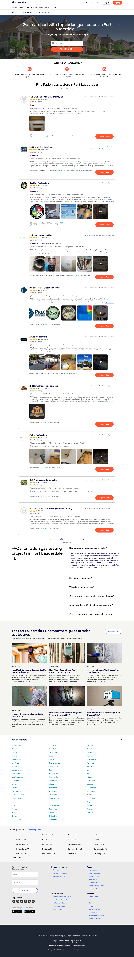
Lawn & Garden (32, 7)
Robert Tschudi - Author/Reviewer (25, 709)
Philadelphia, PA (22, 849)
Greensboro (54, 798)
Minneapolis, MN (48, 844)
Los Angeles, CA (74, 840)
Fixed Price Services (59, 876)
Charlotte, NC (47, 835)
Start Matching (67, 49)
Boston (52, 756)
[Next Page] (83, 539)
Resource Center (95, 876)
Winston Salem (55, 805)
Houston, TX (47, 840)
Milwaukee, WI (22, 844)
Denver (15, 784)
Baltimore (53, 752)
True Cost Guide (94, 873)
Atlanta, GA (20, 835)
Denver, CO (21, 840)
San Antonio (91, 788)
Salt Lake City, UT (75, 849)
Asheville (52, 791)
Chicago (15, 816)
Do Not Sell (68, 941)
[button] (37, 123)
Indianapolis (16, 820)
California (61, 941)
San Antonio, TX (100, 849)
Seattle (89, 805)
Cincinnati (53, 809)
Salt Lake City (92, 791)
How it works (93, 897)
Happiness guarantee (96, 915)
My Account (93, 870)
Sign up (25, 890)
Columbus (53, 816)
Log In (106, 3)
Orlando (15, 805)
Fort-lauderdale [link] (27, 12)
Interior (14, 7)
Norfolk (89, 795)
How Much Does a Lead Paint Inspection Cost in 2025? (62, 671)
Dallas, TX (98, 835)
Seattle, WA (72, 854)
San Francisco (17, 777)
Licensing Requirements (97, 889)
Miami (14, 802)
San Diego (16, 774)
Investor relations (95, 909)
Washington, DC (100, 854)
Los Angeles (16, 763)
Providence (91, 759)
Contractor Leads (58, 906)
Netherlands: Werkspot (80, 936)
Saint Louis (53, 777)
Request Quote (104, 136)
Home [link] (14, 12)
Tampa (14, 809)
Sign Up (117, 3)
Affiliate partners (95, 919)
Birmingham (16, 745)
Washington (16, 791)
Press (91, 906)
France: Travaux (42, 936)
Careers (91, 903)
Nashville (90, 767)
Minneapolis (54, 767)
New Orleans (54, 749)
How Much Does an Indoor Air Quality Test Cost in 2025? (29, 671)
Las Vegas (53, 781)
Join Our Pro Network (59, 900)
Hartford (15, 788)
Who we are (93, 900)
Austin (89, 770)
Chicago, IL (72, 835)
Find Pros (55, 870)
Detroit (52, 759)
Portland (90, 745)
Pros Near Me (93, 882)
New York (53, 788)
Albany (52, 784)
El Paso (89, 777)
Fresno (14, 756)
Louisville (52, 745)
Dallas (89, 774)
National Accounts (58, 909)
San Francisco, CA (49, 854)
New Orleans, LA (75, 844)
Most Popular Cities (18, 830)
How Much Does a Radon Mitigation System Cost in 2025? (65, 713)
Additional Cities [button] (17, 858)
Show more (110, 166)
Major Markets (19, 739)
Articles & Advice (50, 7)
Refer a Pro (93, 879)
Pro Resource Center (59, 903)
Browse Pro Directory (59, 873)
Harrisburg (91, 749)
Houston (90, 784)
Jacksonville (16, 798)
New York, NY (99, 844)
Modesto (15, 767)
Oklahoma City (55, 820)
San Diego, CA (22, 854)
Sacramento (17, 770)
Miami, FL (98, 840)
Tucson (14, 752)
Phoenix (15, 749)
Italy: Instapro (67, 936)
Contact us (93, 912)
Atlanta (14, 812)
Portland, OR (47, 849)
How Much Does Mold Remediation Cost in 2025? (28, 715)
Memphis (90, 763)
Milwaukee (91, 812)
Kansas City (53, 774)
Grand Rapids (54, 763)
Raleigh (52, 802)
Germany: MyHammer (55, 936)
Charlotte (53, 795)
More (41, 7)
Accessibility (77, 941)
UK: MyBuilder (93, 936)
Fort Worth (91, 781)
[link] (67, 99)
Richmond (91, 798)
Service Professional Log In (61, 897)
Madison (90, 809)
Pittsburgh (91, 756)
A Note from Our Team (96, 886)
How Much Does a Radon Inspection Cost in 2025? (103, 713)
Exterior (22, 7)
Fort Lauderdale (18, 795)
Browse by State (34, 830)
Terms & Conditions (79, 945)
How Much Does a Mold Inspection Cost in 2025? (103, 671)
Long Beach (16, 759)
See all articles (113, 631)
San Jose (15, 781)
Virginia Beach (92, 802)
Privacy (55, 941)
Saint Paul (53, 770)
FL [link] (19, 12)
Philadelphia (91, 752)
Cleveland (53, 812)
